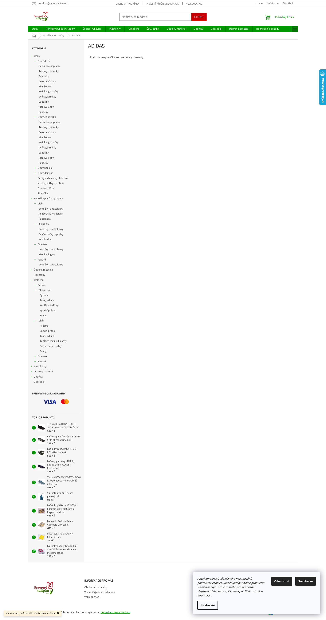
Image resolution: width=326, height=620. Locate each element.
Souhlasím (305, 581)
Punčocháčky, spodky (51, 234)
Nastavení (208, 605)
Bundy (43, 316)
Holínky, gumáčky (48, 91)
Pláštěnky (39, 275)
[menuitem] (35, 29)
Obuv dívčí (44, 61)
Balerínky (44, 76)
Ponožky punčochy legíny (48, 198)
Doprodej (39, 382)
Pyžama (44, 295)
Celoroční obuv (47, 81)
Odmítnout (281, 581)
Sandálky (44, 102)
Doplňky (38, 377)
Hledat (199, 16)
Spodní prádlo (48, 311)
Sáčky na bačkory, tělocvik (53, 178)
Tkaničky (43, 193)
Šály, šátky (40, 366)
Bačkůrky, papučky (49, 66)
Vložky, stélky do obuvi (51, 183)
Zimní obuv (45, 87)
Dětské (42, 285)
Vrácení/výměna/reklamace (163, 4)
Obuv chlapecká (47, 117)
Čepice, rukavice (43, 270)
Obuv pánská (45, 168)
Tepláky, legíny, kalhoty (53, 341)
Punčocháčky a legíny (51, 214)
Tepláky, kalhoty (49, 305)
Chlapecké (44, 224)
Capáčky (43, 112)
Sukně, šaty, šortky (51, 346)
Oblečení (39, 280)
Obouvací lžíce (46, 188)
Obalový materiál (43, 372)
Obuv (37, 56)
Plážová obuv (46, 107)
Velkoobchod (194, 4)
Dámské (42, 244)
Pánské (42, 260)
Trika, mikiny (47, 300)
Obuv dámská (45, 173)
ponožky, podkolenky (51, 209)
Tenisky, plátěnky (49, 71)
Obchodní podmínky (127, 4)
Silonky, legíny (47, 255)
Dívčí (40, 204)
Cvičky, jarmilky (47, 97)
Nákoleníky (45, 219)
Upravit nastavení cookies (115, 612)
